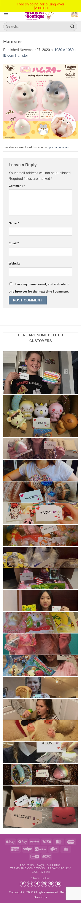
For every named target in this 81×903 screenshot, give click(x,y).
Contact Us (41, 871)
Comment (17, 185)
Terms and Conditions (27, 868)
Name (14, 223)
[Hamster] (40, 101)
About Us (27, 865)
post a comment (59, 147)
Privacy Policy (59, 868)
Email (14, 243)
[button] (5, 13)
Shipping (53, 865)
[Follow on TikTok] (37, 884)
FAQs (40, 865)
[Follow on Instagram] (30, 884)
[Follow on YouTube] (58, 884)
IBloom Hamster (15, 55)
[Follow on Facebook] (23, 884)
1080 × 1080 (64, 50)
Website (15, 263)
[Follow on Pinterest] (51, 884)
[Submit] (72, 26)
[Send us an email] (44, 884)
